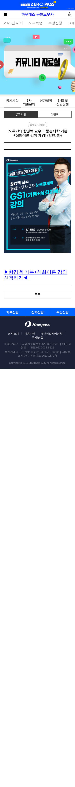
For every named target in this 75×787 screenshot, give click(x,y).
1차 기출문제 (29, 102)
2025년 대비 (13, 23)
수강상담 (62, 312)
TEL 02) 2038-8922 (42, 347)
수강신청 (55, 23)
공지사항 (12, 100)
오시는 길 (37, 337)
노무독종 (35, 23)
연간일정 (46, 100)
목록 (37, 294)
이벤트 (55, 114)
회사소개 (13, 333)
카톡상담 (12, 312)
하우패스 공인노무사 (38, 14)
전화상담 (37, 312)
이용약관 (29, 333)
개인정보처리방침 (51, 333)
